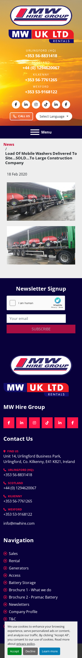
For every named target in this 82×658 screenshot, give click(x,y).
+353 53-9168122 (41, 91)
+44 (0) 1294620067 (41, 67)
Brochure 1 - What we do (30, 589)
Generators (19, 568)
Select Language (52, 116)
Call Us (24, 116)
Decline (30, 651)
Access (14, 575)
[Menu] (34, 132)
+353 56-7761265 (41, 79)
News (8, 144)
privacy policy (25, 644)
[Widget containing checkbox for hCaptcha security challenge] (36, 303)
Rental (14, 560)
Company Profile (23, 611)
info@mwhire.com (19, 523)
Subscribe (41, 329)
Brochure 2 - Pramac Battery (33, 597)
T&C (12, 618)
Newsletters (19, 604)
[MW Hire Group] (41, 364)
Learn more (50, 651)
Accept (14, 651)
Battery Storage (22, 582)
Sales (13, 553)
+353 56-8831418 (41, 55)
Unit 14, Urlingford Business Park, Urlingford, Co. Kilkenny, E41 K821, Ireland (39, 459)
